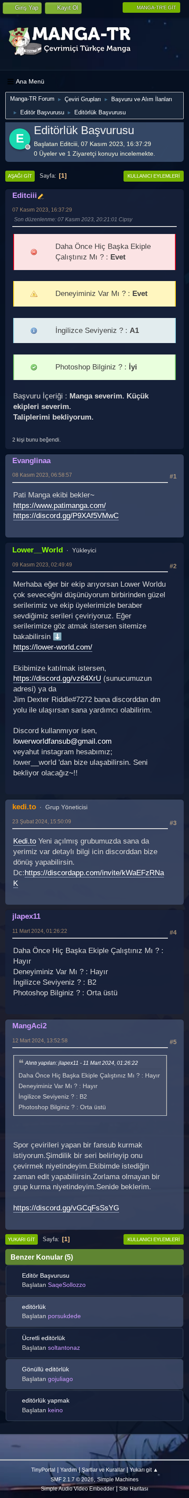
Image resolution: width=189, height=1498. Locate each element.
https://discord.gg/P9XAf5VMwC (66, 516)
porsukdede (64, 1315)
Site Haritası (133, 1488)
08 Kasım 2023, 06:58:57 (42, 475)
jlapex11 (26, 916)
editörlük (34, 1306)
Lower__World (37, 549)
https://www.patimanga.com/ (59, 505)
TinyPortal (43, 1469)
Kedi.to (24, 841)
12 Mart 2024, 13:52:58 (40, 1040)
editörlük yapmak (45, 1400)
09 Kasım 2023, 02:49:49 (42, 564)
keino (55, 1410)
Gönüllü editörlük (45, 1369)
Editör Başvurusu (45, 1275)
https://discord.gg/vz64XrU (57, 678)
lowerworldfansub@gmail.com (62, 741)
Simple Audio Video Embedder (77, 1488)
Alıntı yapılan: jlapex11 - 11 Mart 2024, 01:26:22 (81, 1063)
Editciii (24, 195)
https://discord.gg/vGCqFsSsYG (66, 1208)
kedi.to (24, 806)
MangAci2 (29, 1025)
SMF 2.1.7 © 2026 (72, 1479)
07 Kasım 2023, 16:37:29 (42, 209)
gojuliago (60, 1378)
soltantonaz (64, 1347)
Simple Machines (117, 1479)
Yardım (68, 1469)
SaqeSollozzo (67, 1284)
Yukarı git (21, 1239)
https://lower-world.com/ (52, 647)
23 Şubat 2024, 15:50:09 (41, 821)
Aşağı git (20, 176)
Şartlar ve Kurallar (103, 1469)
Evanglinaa (31, 460)
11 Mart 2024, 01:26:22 (39, 931)
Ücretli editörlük (43, 1337)
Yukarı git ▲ (144, 1469)
